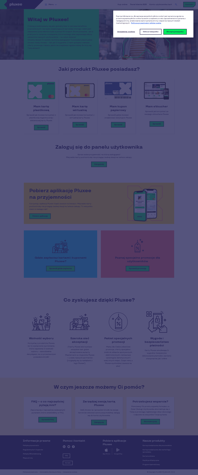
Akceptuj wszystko (175, 32)
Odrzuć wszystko (150, 32)
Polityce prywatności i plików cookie (146, 23)
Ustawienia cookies (126, 32)
